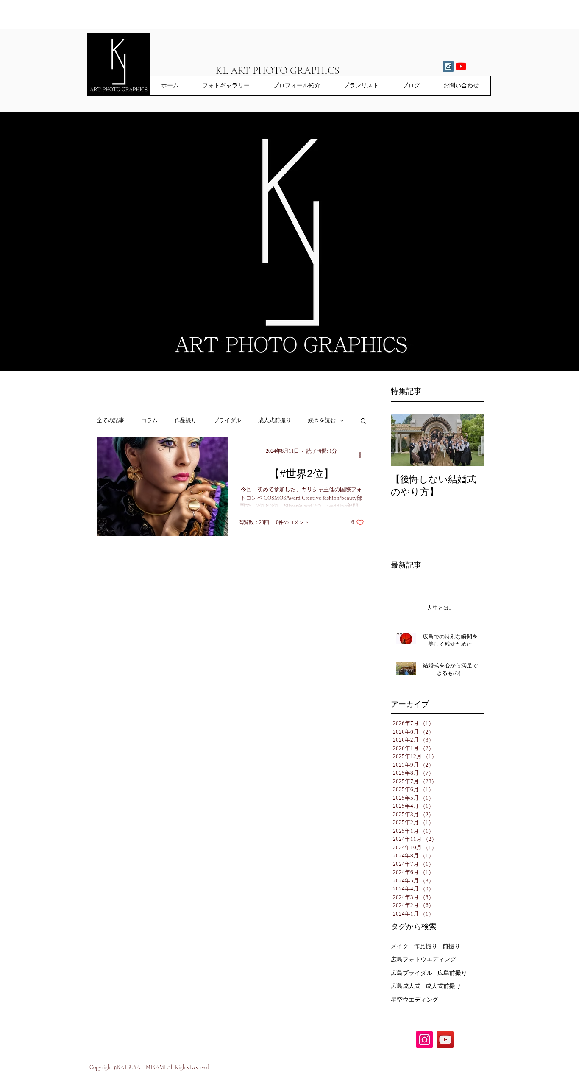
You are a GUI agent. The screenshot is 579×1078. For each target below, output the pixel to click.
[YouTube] (445, 1039)
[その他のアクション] (363, 455)
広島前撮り (452, 973)
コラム (149, 420)
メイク (400, 946)
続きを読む (322, 420)
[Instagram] (424, 1039)
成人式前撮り (274, 420)
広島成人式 (405, 986)
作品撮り (186, 420)
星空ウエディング (414, 999)
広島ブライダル (411, 973)
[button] (363, 421)
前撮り (451, 946)
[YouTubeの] (461, 66)
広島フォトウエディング (423, 959)
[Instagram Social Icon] (448, 66)
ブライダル (227, 420)
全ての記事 (110, 420)
